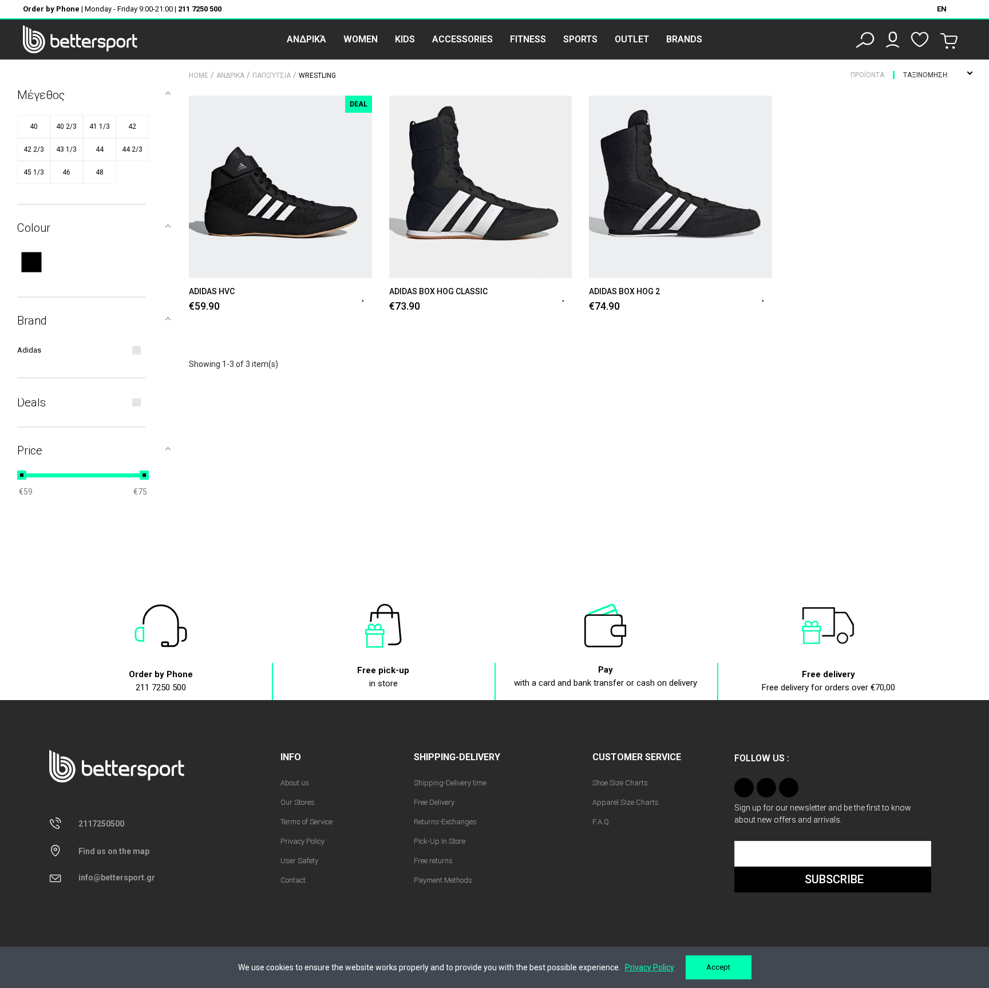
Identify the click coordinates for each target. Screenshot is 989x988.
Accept (718, 967)
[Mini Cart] (949, 41)
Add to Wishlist (364, 295)
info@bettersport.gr (116, 877)
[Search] (865, 39)
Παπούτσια (271, 76)
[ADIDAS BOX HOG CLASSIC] (480, 187)
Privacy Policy (649, 967)
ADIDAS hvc (212, 291)
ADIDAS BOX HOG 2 (624, 291)
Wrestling (317, 76)
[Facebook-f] (766, 787)
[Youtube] (788, 787)
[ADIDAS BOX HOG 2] (680, 187)
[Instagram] (744, 787)
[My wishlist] (920, 39)
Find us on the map (113, 851)
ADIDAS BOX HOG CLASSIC (438, 291)
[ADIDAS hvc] (280, 187)
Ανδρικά (230, 76)
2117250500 (101, 823)
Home (198, 76)
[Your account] (892, 39)
